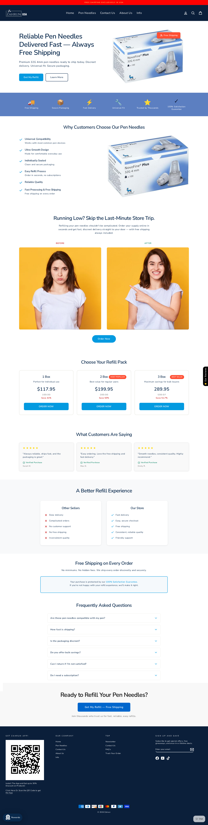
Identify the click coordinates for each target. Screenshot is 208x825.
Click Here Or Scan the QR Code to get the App (23, 791)
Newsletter (111, 741)
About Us (125, 13)
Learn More (56, 77)
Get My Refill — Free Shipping (104, 707)
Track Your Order (113, 753)
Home (70, 13)
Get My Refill (31, 77)
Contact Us (107, 13)
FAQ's (108, 749)
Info (139, 13)
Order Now (104, 338)
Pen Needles (87, 13)
